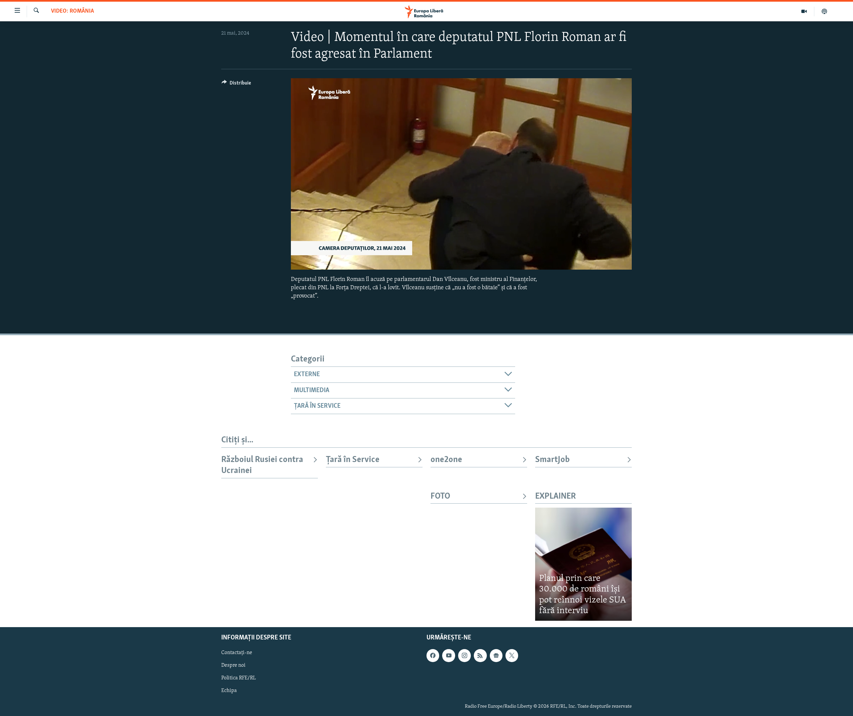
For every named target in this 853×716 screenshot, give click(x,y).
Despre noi (233, 665)
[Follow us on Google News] (496, 655)
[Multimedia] (804, 11)
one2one (446, 459)
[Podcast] (824, 11)
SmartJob (552, 459)
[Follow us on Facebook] (432, 655)
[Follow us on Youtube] (448, 655)
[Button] (236, 84)
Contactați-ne (236, 652)
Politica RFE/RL (238, 678)
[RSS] (480, 655)
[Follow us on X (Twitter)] (511, 655)
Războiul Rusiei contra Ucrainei (262, 465)
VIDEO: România (72, 11)
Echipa (229, 690)
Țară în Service (353, 459)
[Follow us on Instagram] (464, 655)
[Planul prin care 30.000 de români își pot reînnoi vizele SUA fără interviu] (583, 564)
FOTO (440, 496)
